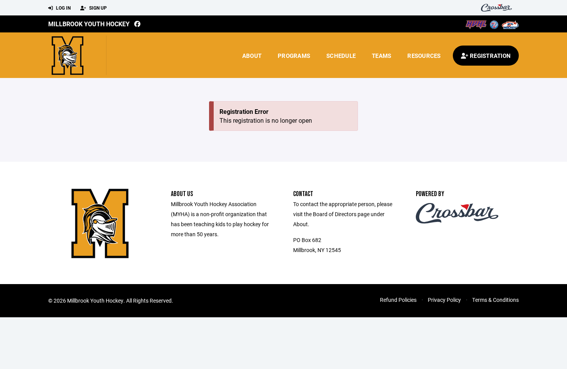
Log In (63, 8)
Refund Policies (398, 299)
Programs (294, 55)
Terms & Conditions (495, 299)
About (252, 55)
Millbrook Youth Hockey (89, 24)
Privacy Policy (444, 299)
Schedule (341, 55)
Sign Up (97, 8)
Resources (423, 55)
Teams (381, 55)
